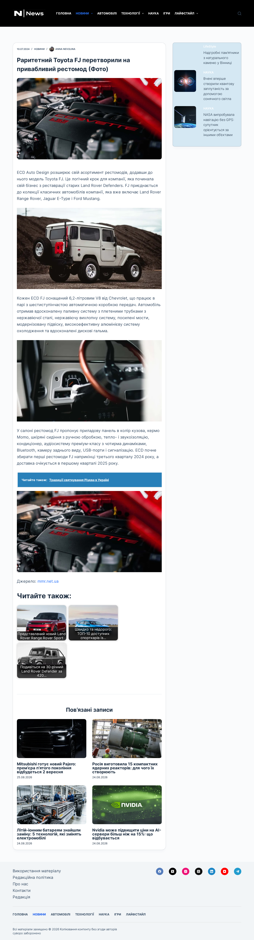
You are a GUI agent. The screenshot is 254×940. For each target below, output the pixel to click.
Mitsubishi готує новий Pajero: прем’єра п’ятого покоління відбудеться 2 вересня (46, 768)
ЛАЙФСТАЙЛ (184, 13)
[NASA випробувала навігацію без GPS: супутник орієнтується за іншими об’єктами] (185, 117)
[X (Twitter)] (172, 871)
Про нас (20, 884)
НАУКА (153, 13)
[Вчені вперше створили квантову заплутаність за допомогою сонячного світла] (185, 81)
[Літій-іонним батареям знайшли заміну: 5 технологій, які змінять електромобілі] (51, 804)
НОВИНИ (82, 13)
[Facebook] (160, 871)
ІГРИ (166, 13)
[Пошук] (239, 13)
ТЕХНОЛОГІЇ (130, 13)
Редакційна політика (33, 877)
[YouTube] (224, 871)
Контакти (22, 890)
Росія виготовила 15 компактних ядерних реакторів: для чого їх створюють (125, 768)
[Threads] (198, 871)
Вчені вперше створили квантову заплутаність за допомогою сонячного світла (218, 89)
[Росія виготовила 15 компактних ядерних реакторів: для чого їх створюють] (127, 738)
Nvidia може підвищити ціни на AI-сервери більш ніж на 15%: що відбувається (126, 834)
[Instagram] (186, 871)
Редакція (21, 897)
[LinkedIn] (212, 871)
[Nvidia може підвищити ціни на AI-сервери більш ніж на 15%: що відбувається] (127, 804)
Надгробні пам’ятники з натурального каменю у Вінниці (221, 58)
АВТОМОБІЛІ (107, 13)
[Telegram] (237, 871)
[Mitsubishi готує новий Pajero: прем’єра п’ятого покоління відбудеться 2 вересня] (51, 738)
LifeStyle (209, 46)
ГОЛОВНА (63, 13)
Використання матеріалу (37, 871)
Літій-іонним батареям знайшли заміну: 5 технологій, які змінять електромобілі (49, 834)
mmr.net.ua (48, 581)
